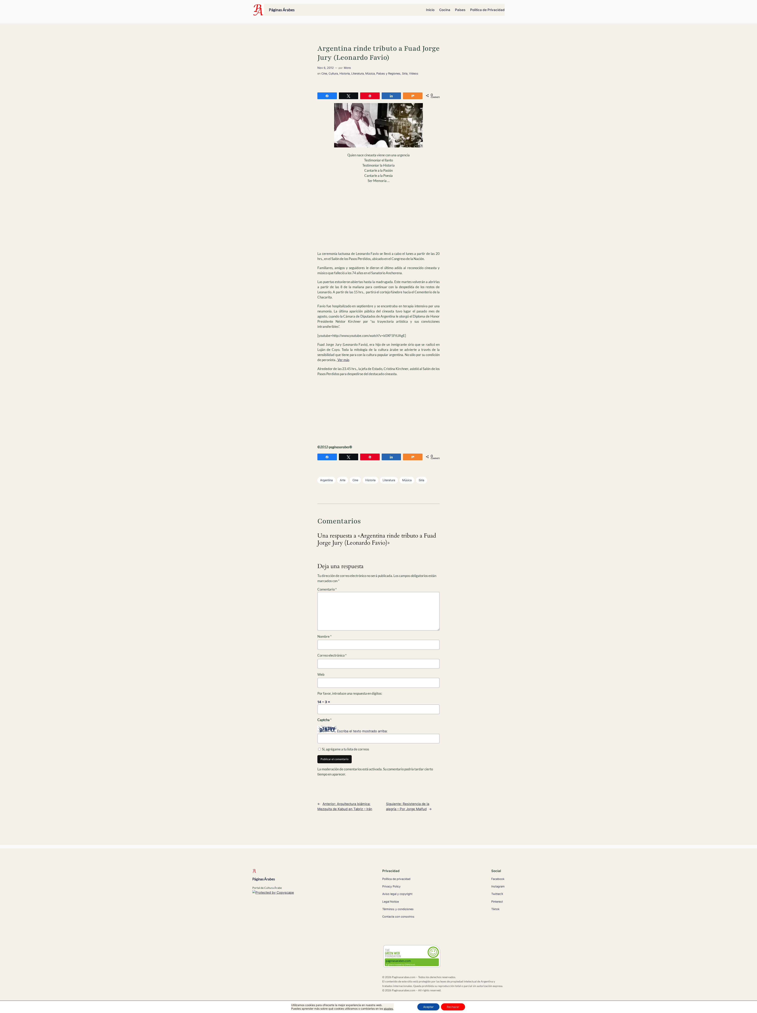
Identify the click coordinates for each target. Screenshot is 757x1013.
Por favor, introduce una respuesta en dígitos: (349, 693)
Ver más (343, 360)
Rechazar (453, 1006)
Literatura (357, 73)
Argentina (326, 480)
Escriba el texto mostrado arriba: (362, 731)
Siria (404, 73)
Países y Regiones (388, 73)
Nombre (324, 636)
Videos (413, 73)
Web (320, 674)
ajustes (388, 1008)
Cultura (333, 73)
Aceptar (428, 1006)
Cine (324, 73)
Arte (342, 480)
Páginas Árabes (282, 9)
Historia (344, 73)
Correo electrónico (332, 655)
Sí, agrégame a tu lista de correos (345, 749)
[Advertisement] (378, 219)
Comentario (327, 589)
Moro (347, 67)
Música (370, 73)
